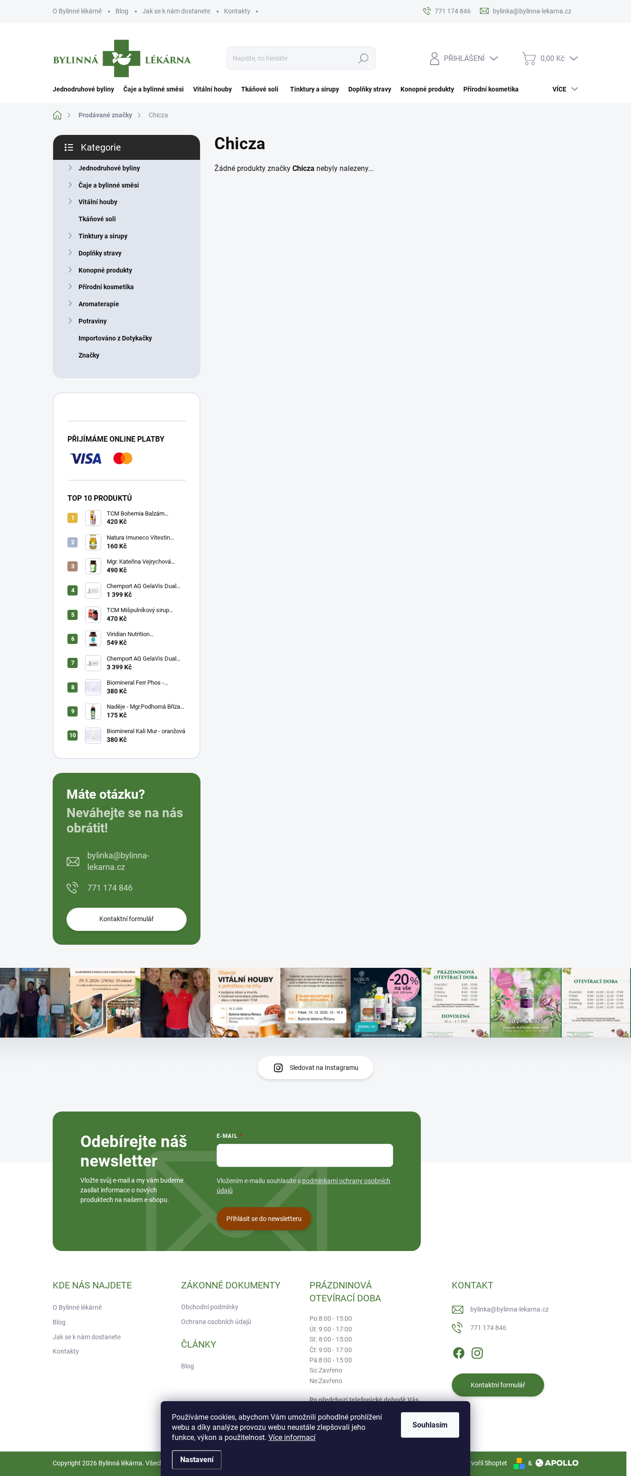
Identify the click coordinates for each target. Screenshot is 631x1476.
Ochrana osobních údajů (216, 1321)
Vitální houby (98, 202)
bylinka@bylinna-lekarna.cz (118, 861)
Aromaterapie (99, 304)
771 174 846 (110, 888)
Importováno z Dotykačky (115, 338)
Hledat (363, 58)
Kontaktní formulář (126, 919)
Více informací (292, 1437)
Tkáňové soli (97, 219)
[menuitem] (86, 89)
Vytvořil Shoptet (484, 1463)
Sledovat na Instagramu (324, 1067)
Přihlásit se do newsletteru (264, 1218)
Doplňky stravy (100, 253)
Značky (89, 355)
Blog (121, 11)
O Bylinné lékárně (77, 11)
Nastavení (196, 1459)
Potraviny (93, 321)
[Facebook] (459, 1351)
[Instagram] (477, 1351)
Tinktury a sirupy (103, 236)
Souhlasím (430, 1425)
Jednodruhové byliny (109, 168)
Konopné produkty (105, 270)
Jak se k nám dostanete (176, 11)
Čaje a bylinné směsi (109, 185)
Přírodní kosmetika (106, 287)
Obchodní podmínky (209, 1307)
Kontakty (237, 11)
